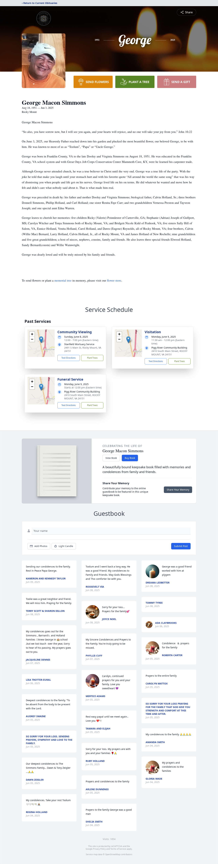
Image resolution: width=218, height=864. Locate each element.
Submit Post (181, 546)
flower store (114, 280)
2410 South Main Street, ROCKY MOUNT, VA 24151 (169, 352)
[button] (41, 339)
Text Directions (68, 357)
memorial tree (63, 280)
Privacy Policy (99, 848)
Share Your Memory (178, 489)
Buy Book (130, 458)
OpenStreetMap (112, 854)
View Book (111, 458)
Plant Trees (92, 357)
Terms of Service (118, 848)
